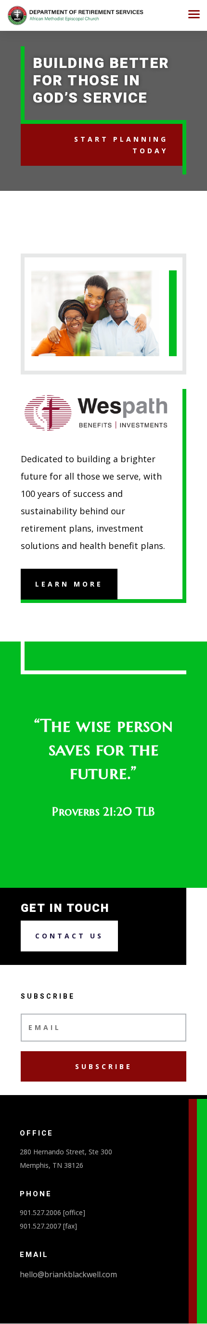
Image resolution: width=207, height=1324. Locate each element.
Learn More (69, 583)
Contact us (69, 935)
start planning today (121, 144)
